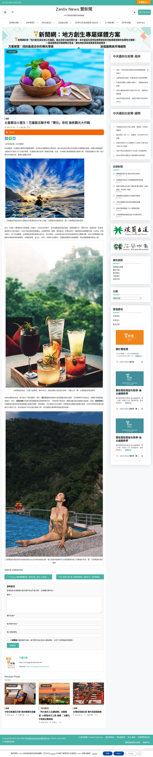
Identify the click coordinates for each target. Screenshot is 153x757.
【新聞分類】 (14, 23)
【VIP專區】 (30, 23)
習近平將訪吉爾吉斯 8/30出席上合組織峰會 (131, 151)
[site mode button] (135, 12)
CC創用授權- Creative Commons (91, 737)
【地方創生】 (46, 23)
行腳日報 (22, 127)
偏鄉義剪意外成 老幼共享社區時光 (128, 174)
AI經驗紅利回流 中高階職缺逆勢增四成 (129, 180)
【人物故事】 (109, 23)
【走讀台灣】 (63, 23)
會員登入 (116, 320)
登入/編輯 (131, 737)
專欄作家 (146, 743)
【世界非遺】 (126, 23)
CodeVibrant (9, 741)
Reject (119, 753)
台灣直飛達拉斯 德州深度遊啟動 (87, 712)
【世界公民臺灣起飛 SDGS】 (86, 23)
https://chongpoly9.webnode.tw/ (37, 667)
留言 (9, 595)
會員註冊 (116, 324)
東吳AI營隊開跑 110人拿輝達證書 (128, 208)
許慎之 (54, 722)
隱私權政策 (121, 737)
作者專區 (116, 316)
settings (53, 754)
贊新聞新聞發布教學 (132, 743)
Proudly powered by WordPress (37, 738)
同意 (107, 753)
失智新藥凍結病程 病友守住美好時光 (129, 215)
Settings (130, 753)
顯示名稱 (11, 616)
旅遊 (7, 119)
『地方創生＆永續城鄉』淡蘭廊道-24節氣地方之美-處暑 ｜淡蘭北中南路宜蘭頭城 (54, 716)
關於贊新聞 (110, 737)
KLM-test (141, 23)
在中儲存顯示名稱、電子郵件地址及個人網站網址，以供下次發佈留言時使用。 (42, 640)
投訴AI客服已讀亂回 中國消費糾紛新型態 (130, 155)
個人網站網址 (12, 632)
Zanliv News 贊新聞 (74, 9)
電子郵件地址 (12, 624)
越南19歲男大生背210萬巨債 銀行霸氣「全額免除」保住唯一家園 (132, 187)
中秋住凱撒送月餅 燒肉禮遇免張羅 (20, 712)
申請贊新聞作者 (144, 737)
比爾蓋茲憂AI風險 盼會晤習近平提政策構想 (132, 78)
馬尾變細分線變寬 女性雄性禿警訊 (128, 196)
